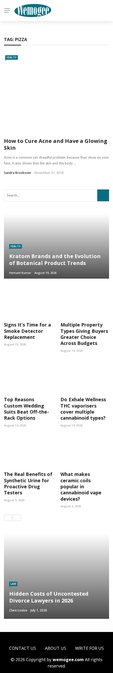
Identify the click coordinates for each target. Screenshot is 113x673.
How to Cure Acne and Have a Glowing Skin (55, 144)
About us (55, 648)
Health (12, 57)
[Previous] (8, 518)
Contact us (22, 648)
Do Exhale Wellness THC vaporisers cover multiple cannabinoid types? (83, 408)
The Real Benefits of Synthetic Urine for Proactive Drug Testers (28, 483)
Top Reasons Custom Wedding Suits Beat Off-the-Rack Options (26, 408)
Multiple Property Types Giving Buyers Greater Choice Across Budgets (84, 334)
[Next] (17, 518)
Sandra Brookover (17, 172)
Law (13, 584)
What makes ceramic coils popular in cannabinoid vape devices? (80, 486)
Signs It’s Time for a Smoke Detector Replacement (27, 331)
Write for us (89, 648)
